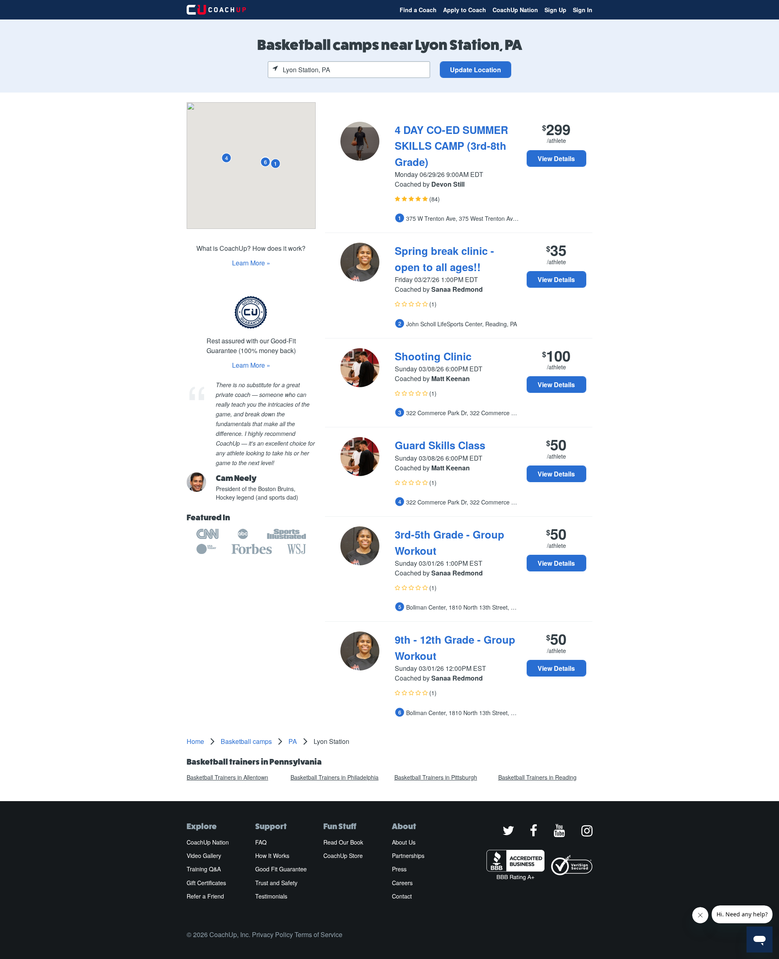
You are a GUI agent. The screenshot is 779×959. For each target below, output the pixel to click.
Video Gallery (204, 855)
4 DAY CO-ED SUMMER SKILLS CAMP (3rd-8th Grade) (451, 145)
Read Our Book (343, 842)
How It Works (272, 855)
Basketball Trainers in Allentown (227, 777)
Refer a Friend (205, 896)
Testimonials (271, 896)
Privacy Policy (272, 934)
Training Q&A (204, 869)
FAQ (261, 842)
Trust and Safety (276, 883)
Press (399, 869)
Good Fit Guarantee (281, 869)
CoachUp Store (343, 855)
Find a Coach (418, 10)
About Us (403, 842)
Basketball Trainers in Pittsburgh (435, 777)
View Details (556, 158)
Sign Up (555, 10)
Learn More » (251, 262)
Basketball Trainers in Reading (537, 777)
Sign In (582, 10)
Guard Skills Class (440, 445)
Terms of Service (318, 934)
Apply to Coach (464, 10)
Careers (402, 883)
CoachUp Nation (515, 10)
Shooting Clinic (433, 356)
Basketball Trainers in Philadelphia (335, 777)
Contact (402, 896)
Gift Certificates (206, 883)
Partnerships (408, 855)
